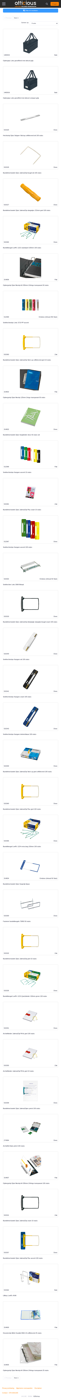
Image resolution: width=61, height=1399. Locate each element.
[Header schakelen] (47, 4)
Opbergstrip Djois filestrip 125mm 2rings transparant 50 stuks (24, 397)
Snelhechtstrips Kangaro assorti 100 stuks (17, 547)
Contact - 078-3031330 (10, 1393)
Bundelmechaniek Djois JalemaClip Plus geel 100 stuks (22, 809)
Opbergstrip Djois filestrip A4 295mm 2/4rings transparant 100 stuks (26, 1183)
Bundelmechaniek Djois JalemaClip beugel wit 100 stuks (22, 173)
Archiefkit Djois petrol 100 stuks (14, 1146)
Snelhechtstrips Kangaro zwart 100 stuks (17, 697)
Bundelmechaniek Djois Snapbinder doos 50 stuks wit (21, 435)
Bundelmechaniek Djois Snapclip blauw (16, 884)
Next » (16, 18)
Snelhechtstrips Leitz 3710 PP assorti (16, 322)
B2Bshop (36, 1396)
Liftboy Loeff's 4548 (9, 1295)
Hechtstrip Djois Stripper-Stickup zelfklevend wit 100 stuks (23, 135)
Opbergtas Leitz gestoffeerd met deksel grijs (18, 60)
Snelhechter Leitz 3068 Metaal (13, 584)
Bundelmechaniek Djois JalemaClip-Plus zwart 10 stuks (22, 510)
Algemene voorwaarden (24, 1388)
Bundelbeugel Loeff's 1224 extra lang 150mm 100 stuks (22, 846)
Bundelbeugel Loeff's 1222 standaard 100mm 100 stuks (22, 248)
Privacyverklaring (8, 1388)
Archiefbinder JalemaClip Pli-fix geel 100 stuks (19, 1033)
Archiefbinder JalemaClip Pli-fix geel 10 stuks (18, 1071)
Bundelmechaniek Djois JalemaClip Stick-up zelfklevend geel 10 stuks (27, 360)
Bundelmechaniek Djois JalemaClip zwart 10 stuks (20, 1220)
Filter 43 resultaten (32, 10)
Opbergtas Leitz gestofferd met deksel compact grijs (21, 98)
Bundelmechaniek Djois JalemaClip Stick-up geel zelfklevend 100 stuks (27, 771)
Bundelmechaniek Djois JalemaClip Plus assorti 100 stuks (23, 1258)
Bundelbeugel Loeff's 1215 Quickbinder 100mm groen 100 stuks (25, 996)
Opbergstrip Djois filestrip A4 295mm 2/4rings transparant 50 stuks (26, 285)
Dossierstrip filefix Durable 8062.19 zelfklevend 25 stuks (22, 1333)
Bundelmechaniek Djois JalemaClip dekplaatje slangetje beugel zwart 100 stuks (30, 622)
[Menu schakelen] (4, 4)
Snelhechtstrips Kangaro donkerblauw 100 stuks (19, 734)
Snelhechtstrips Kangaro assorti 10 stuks (17, 472)
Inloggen (55, 4)
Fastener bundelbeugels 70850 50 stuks (17, 921)
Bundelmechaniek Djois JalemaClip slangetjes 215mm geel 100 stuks (26, 210)
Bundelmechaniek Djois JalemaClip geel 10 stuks (20, 959)
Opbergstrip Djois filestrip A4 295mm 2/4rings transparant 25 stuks (26, 1370)
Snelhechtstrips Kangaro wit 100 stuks (16, 659)
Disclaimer (38, 1388)
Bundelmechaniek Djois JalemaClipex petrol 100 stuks (21, 1108)
